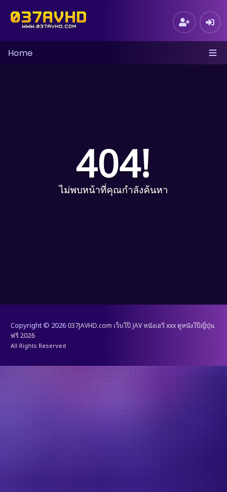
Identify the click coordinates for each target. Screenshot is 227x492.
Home (20, 53)
